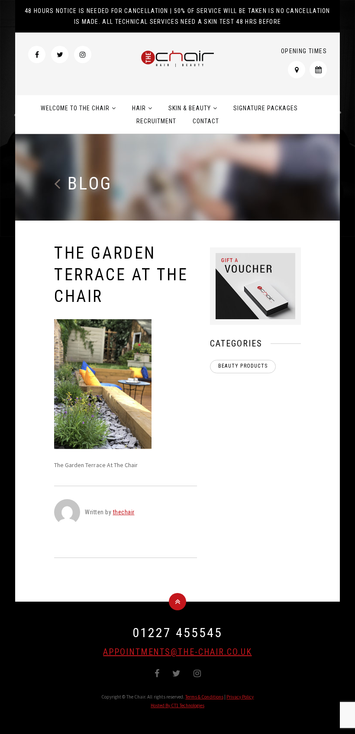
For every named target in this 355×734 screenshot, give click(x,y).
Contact (206, 121)
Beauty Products (243, 366)
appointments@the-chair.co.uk (177, 652)
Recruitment (156, 121)
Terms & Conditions (204, 697)
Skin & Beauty (189, 108)
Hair (139, 108)
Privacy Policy (240, 697)
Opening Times (304, 51)
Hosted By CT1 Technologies (177, 705)
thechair (124, 512)
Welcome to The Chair (75, 108)
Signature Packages (265, 108)
